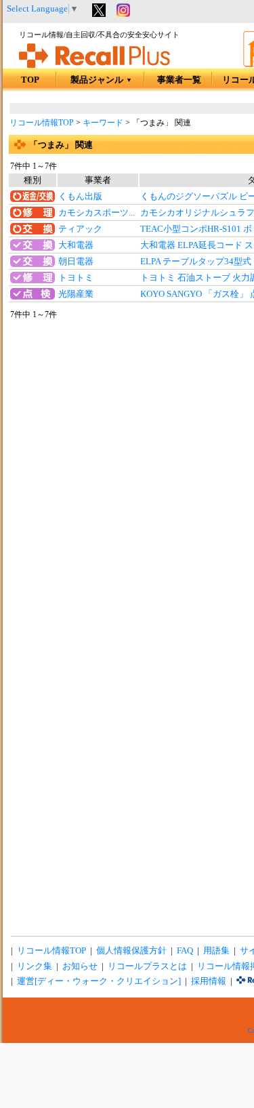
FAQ (185, 951)
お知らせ (80, 966)
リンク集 (34, 966)
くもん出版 (80, 196)
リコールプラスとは (147, 966)
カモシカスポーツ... (96, 213)
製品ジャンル (101, 80)
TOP (30, 80)
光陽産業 (75, 294)
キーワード (103, 123)
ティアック (80, 229)
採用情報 (208, 981)
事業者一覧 (179, 80)
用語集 (216, 951)
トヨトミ (75, 278)
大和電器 (75, 245)
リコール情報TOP (41, 123)
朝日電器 (75, 261)
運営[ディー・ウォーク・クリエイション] (99, 981)
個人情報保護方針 (131, 951)
